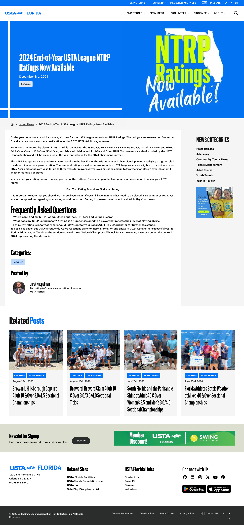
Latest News (26, 124)
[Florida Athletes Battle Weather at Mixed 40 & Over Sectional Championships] (208, 350)
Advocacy (202, 154)
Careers (129, 485)
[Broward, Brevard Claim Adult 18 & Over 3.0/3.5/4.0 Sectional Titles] (93, 350)
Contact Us (132, 477)
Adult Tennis (204, 170)
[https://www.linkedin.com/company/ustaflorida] (192, 477)
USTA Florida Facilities (81, 477)
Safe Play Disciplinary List (83, 489)
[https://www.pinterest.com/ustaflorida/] (223, 477)
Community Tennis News (212, 159)
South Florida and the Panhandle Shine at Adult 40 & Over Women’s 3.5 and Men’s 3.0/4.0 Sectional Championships (150, 399)
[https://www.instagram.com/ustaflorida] (200, 477)
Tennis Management (209, 164)
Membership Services (183, 2)
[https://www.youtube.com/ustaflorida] (215, 477)
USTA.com (73, 485)
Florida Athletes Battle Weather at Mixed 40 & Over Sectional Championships (207, 395)
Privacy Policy (187, 513)
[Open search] (236, 13)
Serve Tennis (137, 2)
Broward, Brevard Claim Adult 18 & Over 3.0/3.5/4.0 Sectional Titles (93, 395)
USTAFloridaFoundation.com (85, 481)
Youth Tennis (204, 175)
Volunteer (131, 489)
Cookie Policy (147, 513)
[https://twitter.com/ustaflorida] (207, 477)
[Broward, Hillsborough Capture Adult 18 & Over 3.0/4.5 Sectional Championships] (36, 350)
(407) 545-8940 (19, 482)
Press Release (205, 148)
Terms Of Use (167, 513)
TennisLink (157, 2)
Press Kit (130, 481)
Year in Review (205, 180)
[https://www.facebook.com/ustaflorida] (184, 477)
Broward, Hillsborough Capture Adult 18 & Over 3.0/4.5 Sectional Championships (36, 395)
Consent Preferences (123, 513)
